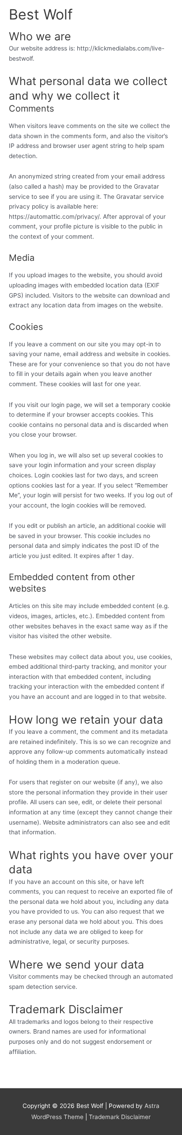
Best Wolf (41, 14)
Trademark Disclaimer (120, 1116)
